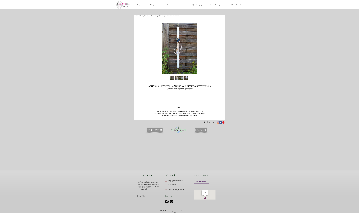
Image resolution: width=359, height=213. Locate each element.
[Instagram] (218, 122)
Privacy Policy (141, 196)
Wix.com (176, 212)
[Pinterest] (223, 122)
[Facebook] (220, 122)
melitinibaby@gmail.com (176, 189)
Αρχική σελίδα (138, 16)
